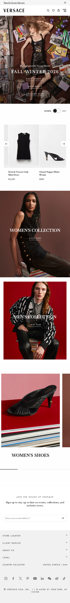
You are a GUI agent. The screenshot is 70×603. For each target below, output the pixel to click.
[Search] (48, 10)
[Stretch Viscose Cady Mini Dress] (19, 146)
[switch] (55, 111)
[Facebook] (13, 578)
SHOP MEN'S (35, 86)
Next (63, 143)
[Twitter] (20, 578)
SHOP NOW (35, 238)
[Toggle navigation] (64, 10)
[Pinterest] (28, 578)
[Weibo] (57, 578)
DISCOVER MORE (35, 94)
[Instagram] (6, 578)
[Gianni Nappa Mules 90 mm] (50, 146)
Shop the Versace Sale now (14, 2)
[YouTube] (35, 578)
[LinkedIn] (42, 578)
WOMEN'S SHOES (30, 455)
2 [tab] (26, 469)
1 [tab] (9, 469)
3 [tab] (44, 469)
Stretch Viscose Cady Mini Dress (14, 173)
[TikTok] (64, 578)
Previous (6, 143)
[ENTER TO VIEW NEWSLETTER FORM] (63, 518)
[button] (58, 10)
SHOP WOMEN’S (35, 79)
